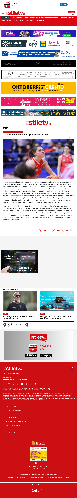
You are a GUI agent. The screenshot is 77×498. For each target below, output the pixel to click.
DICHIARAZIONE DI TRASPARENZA (16, 421)
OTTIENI (63, 4)
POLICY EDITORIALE (12, 406)
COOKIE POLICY (10, 432)
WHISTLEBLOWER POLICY (13, 429)
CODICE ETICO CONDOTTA (13, 410)
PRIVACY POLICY (11, 414)
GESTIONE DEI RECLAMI (13, 425)
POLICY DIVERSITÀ (11, 417)
